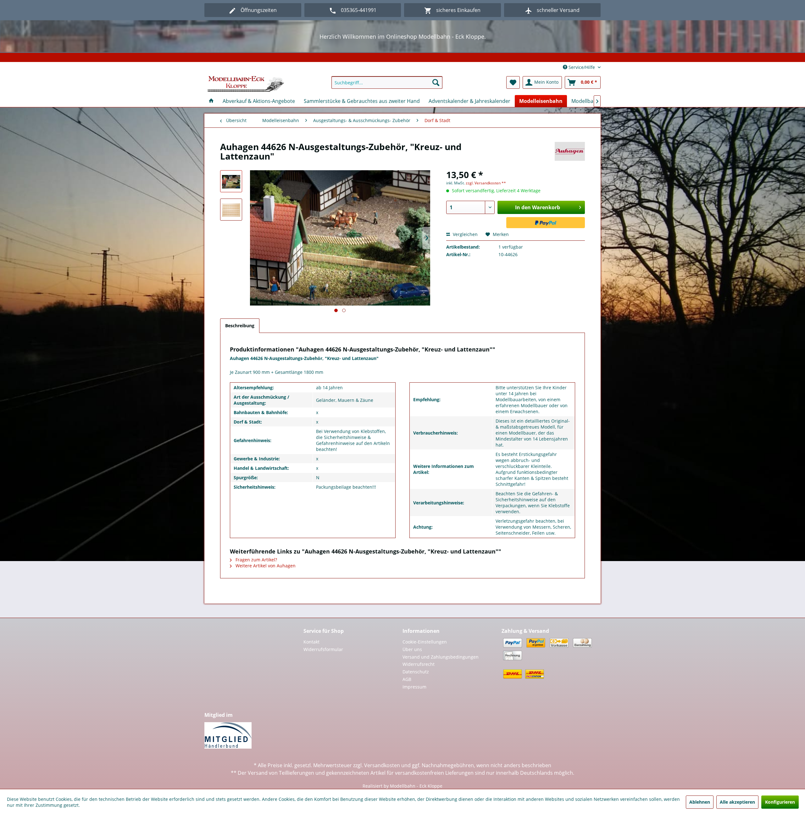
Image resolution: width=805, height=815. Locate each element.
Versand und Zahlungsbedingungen (440, 657)
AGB (406, 679)
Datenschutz (415, 672)
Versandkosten (382, 765)
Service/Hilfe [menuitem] (581, 67)
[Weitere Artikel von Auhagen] (570, 153)
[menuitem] (386, 82)
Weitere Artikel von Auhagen (265, 566)
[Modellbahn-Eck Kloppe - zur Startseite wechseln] (246, 84)
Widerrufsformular (323, 649)
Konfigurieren (780, 802)
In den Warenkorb (537, 207)
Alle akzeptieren (737, 802)
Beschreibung (239, 326)
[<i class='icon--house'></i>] (211, 101)
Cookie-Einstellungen (424, 642)
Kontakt (311, 642)
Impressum (414, 687)
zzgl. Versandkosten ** (486, 183)
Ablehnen (699, 802)
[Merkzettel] (513, 82)
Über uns (412, 649)
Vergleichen (465, 234)
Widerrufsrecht (418, 664)
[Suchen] (435, 82)
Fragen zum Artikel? (255, 560)
